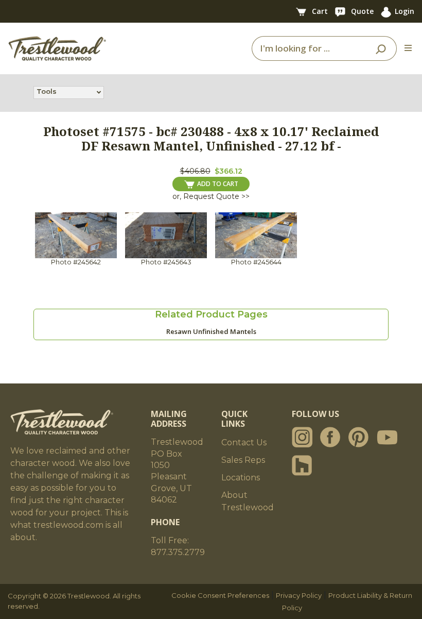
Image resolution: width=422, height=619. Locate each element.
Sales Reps (243, 460)
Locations (240, 477)
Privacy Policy (299, 595)
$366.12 (228, 171)
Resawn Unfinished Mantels (211, 331)
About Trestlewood (247, 501)
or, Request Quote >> (211, 196)
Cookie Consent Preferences (220, 595)
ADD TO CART (217, 183)
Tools (47, 91)
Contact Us (244, 442)
